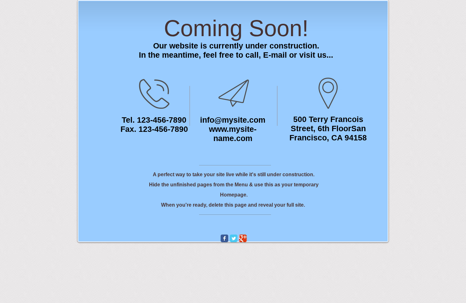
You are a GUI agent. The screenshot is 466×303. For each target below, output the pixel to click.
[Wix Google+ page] (243, 238)
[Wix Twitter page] (233, 238)
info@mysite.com (232, 119)
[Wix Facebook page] (224, 238)
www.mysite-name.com (232, 134)
